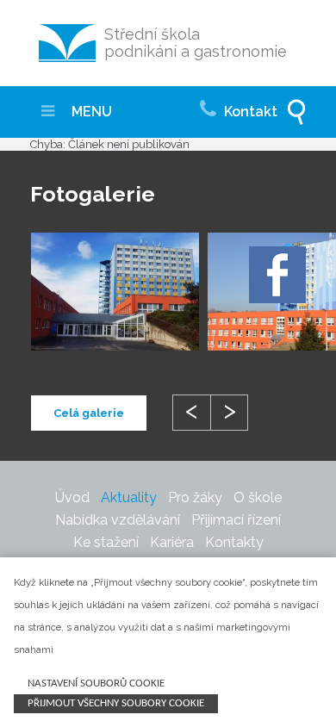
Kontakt (249, 111)
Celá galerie (88, 413)
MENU (90, 111)
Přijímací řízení (236, 520)
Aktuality (129, 497)
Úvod (72, 497)
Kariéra (172, 542)
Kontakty (234, 542)
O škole (257, 497)
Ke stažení (106, 542)
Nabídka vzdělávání (117, 520)
